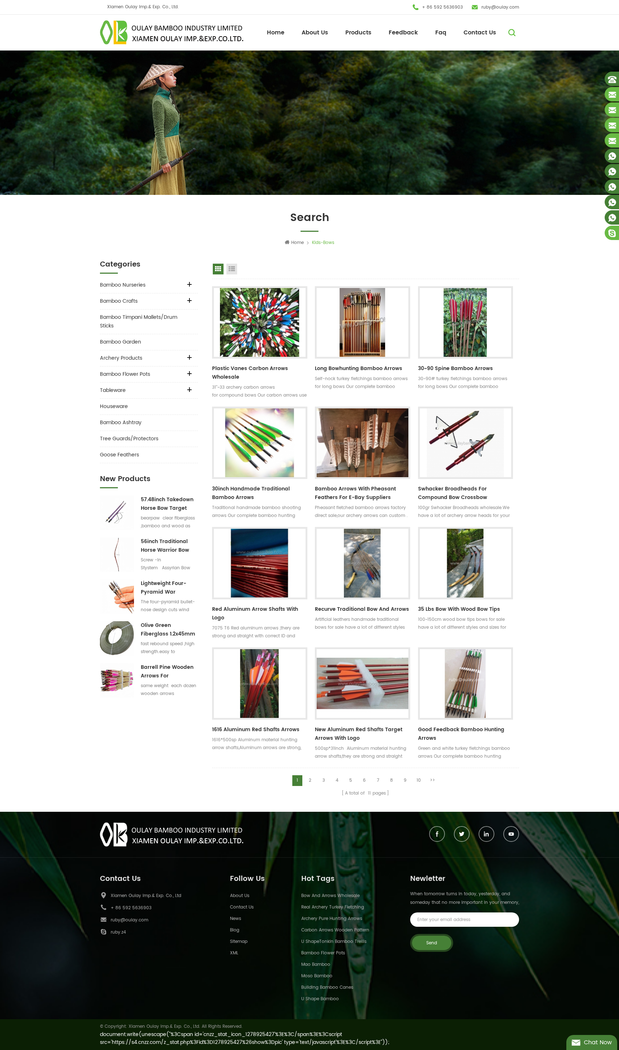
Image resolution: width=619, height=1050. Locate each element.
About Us (315, 32)
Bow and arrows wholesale (330, 895)
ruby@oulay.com (500, 7)
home (297, 242)
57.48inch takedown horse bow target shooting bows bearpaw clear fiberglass (167, 504)
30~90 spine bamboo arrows (455, 368)
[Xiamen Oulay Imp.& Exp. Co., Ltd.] (171, 32)
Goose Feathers (119, 455)
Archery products (121, 358)
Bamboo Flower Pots (125, 374)
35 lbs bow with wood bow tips (459, 609)
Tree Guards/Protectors (129, 439)
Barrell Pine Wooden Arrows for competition (167, 671)
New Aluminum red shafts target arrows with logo (358, 733)
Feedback (403, 32)
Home (275, 32)
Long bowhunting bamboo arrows (358, 368)
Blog (234, 930)
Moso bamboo (316, 976)
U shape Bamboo (320, 999)
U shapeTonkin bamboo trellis (333, 941)
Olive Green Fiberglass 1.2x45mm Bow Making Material (168, 629)
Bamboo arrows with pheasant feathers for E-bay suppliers (355, 493)
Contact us (242, 907)
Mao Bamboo (315, 964)
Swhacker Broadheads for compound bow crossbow (452, 493)
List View (231, 269)
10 (419, 780)
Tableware (113, 390)
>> (432, 780)
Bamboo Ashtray (120, 422)
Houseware (114, 406)
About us (239, 895)
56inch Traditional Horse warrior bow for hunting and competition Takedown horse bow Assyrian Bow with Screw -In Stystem (168, 546)
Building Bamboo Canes (327, 987)
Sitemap (239, 941)
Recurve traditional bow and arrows (362, 609)
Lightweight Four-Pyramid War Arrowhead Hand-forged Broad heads (168, 587)
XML (234, 953)
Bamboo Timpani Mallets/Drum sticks (138, 321)
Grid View (218, 269)
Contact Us (480, 32)
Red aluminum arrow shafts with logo (255, 613)
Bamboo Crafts (119, 301)
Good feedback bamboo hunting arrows (461, 733)
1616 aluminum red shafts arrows (255, 729)
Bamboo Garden (120, 342)
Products (358, 32)
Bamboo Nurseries (122, 285)
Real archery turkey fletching (332, 907)
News (235, 918)
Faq (440, 32)
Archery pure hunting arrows (331, 918)
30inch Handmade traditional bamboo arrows (251, 493)
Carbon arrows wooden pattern (335, 930)
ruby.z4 (118, 932)
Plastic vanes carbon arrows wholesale (250, 372)
